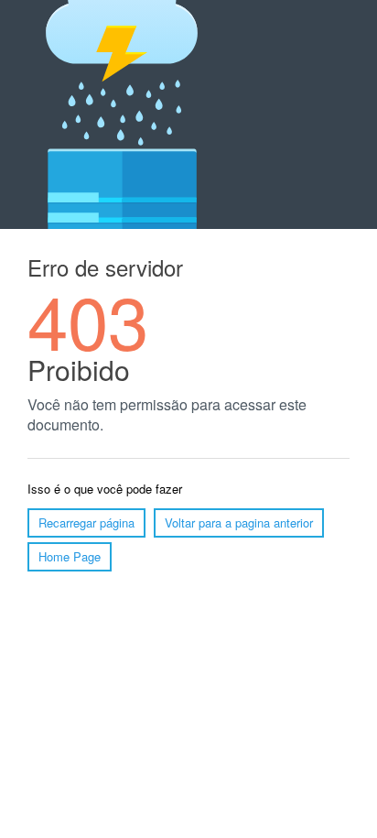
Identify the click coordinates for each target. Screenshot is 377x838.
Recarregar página (86, 522)
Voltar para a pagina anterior (239, 522)
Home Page (69, 556)
